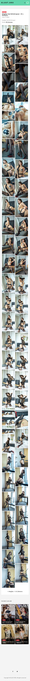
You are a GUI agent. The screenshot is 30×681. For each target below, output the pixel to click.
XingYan (4, 12)
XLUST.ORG (7, 3)
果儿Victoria (9, 22)
